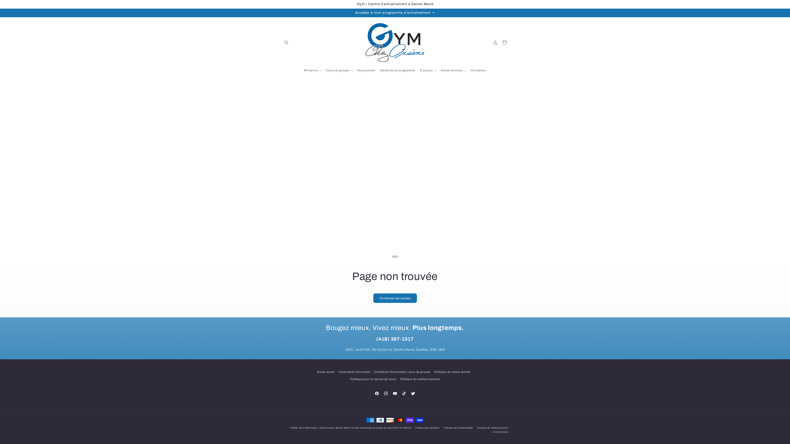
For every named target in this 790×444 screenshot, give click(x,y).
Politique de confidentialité (458, 428)
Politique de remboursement (420, 379)
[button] (286, 42)
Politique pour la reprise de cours (373, 379)
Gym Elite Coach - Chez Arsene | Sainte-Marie (324, 428)
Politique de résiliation (427, 428)
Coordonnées (500, 432)
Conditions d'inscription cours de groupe (402, 371)
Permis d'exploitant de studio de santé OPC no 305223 (381, 428)
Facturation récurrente (354, 371)
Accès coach (326, 371)
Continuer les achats (395, 298)
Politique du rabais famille (452, 371)
